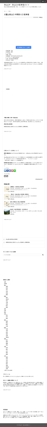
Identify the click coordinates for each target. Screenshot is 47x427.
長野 (5, 308)
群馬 (7, 307)
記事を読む (12, 191)
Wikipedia (15, 117)
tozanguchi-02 (39, 179)
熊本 (7, 363)
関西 (5, 327)
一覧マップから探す (8, 370)
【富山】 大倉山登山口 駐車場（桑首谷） (19, 194)
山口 (7, 351)
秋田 (7, 288)
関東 (5, 296)
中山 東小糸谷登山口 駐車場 (11, 239)
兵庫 (7, 335)
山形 (7, 291)
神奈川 (7, 299)
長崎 (7, 362)
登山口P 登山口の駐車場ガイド (16, 5)
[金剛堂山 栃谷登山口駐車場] (7, 189)
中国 (5, 346)
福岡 (7, 357)
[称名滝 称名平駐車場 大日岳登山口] (7, 212)
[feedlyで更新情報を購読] (5, 176)
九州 (5, 355)
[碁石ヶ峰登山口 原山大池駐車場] (7, 204)
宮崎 (7, 365)
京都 (7, 328)
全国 (5, 281)
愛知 (7, 322)
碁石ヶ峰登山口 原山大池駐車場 (17, 201)
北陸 (5, 313)
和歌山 (7, 337)
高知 (7, 344)
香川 (7, 339)
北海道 (5, 283)
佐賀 (7, 358)
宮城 (7, 292)
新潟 (5, 312)
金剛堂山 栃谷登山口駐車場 (17, 186)
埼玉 (7, 300)
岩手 (7, 289)
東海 (5, 319)
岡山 (7, 349)
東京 (7, 297)
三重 (7, 326)
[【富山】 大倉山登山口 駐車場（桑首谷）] (7, 196)
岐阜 (7, 324)
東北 (5, 285)
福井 (7, 318)
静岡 (7, 321)
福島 (7, 294)
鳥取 (7, 352)
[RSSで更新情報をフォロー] (7, 176)
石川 (7, 316)
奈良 (7, 332)
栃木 (7, 305)
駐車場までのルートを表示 (24, 47)
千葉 (7, 302)
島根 (7, 354)
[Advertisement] (23, 77)
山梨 (5, 310)
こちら (17, 376)
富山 (41, 17)
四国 (5, 338)
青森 (7, 286)
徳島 (7, 341)
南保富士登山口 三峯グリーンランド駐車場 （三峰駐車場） (16, 126)
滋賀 (7, 333)
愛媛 (7, 343)
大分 (7, 360)
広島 (7, 347)
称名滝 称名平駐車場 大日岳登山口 (19, 209)
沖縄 (7, 368)
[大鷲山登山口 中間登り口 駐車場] (10, 171)
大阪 (7, 330)
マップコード (7, 157)
